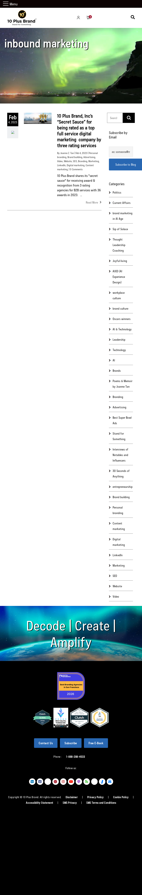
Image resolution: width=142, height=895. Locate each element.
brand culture (120, 308)
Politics (117, 192)
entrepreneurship (123, 486)
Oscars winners (122, 319)
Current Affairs (122, 202)
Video (60, 161)
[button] (6, 4)
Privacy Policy (95, 797)
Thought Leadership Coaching (119, 245)
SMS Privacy (70, 802)
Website (68, 161)
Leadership (119, 339)
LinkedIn (61, 165)
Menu (14, 4)
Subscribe (71, 743)
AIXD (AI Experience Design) (119, 276)
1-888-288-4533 (75, 756)
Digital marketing (75, 165)
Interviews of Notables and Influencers (120, 455)
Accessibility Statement (40, 802)
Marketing (93, 161)
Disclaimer (72, 797)
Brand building (74, 157)
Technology (119, 350)
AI (114, 360)
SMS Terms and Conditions (101, 802)
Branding (82, 161)
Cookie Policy (121, 797)
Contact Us (46, 743)
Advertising (89, 157)
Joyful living (120, 260)
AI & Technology (122, 329)
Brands (117, 370)
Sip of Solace (120, 229)
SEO (75, 161)
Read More (92, 202)
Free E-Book (96, 743)
